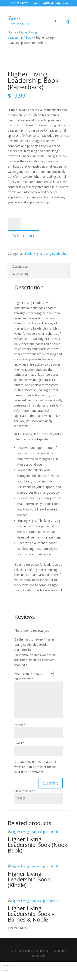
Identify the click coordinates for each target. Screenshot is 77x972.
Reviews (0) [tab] (20, 274)
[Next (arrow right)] (6, 970)
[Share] (10, 965)
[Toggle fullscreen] (6, 965)
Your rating (23, 673)
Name (19, 725)
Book (29, 37)
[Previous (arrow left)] (1, 970)
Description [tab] (20, 266)
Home (12, 32)
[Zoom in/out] (1, 965)
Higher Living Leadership (50, 253)
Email (19, 743)
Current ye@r (24, 791)
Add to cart (23, 236)
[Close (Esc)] (14, 965)
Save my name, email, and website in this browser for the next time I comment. (35, 767)
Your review (23, 679)
